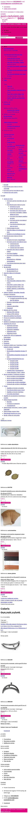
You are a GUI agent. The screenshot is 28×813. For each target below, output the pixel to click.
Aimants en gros (12, 56)
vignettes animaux (12, 326)
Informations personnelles (12, 769)
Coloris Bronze (14, 244)
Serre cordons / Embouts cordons (14, 374)
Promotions (7, 739)
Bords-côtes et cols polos (12, 415)
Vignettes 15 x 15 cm (10, 324)
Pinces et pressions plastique (12, 318)
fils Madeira (7, 339)
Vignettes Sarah (12, 333)
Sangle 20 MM (14, 363)
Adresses (6, 775)
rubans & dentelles (12, 306)
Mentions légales (9, 753)
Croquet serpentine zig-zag (15, 296)
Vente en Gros (20, 145)
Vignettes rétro (11, 331)
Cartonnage (7, 265)
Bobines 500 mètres (13, 110)
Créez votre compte (10, 9)
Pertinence (4, 622)
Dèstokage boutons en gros (12, 413)
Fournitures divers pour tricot (16, 390)
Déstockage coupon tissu (11, 411)
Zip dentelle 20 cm (12, 269)
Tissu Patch (10, 88)
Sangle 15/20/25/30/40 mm (15, 359)
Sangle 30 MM (14, 366)
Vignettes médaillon (13, 329)
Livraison (6, 751)
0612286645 (17, 1)
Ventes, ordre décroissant (9, 624)
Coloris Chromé (15, 246)
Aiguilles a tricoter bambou (15, 392)
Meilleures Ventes (6, 420)
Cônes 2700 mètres (13, 112)
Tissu (5, 84)
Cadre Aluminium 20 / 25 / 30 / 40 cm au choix (14, 448)
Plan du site (7, 761)
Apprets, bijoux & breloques (12, 273)
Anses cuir (10, 349)
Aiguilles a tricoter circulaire (15, 388)
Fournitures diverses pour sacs (16, 263)
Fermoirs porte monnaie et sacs (17, 242)
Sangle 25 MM (14, 365)
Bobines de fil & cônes (10, 108)
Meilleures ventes (9, 743)
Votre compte (5, 764)
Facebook (7, 731)
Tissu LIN (9, 86)
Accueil (3, 196)
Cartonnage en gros (13, 228)
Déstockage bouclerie (11, 122)
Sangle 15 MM (14, 361)
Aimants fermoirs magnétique (16, 240)
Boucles (9, 124)
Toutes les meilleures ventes (10, 598)
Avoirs (5, 773)
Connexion (7, 7)
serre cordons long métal (14, 380)
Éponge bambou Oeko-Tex (15, 96)
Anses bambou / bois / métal (16, 372)
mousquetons (11, 128)
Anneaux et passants (13, 126)
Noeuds (9, 304)
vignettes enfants (12, 327)
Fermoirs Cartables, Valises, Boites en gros (10, 154)
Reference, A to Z (13, 628)
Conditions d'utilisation (10, 755)
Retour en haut (6, 724)
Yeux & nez (7, 320)
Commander (5, 35)
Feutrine (6, 341)
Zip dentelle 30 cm (12, 271)
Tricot (5, 386)
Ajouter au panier (5, 459)
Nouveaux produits (9, 741)
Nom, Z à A (7, 626)
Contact (3, 1)
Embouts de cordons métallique (16, 384)
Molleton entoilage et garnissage (14, 322)
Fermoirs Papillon (12, 253)
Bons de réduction (9, 777)
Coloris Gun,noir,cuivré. (17, 248)
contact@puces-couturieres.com (11, 3)
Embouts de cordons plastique (16, 382)
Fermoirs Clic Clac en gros (15, 60)
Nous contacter (8, 759)
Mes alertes (7, 779)
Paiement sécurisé (9, 757)
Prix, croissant (15, 626)
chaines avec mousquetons (15, 370)
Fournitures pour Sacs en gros (13, 54)
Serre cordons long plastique (15, 378)
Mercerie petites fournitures (12, 316)
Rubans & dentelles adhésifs (15, 302)
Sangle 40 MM (14, 368)
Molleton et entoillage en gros (23, 168)
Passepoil (10, 308)
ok (2, 418)
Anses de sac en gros (13, 58)
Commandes (8, 771)
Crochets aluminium (13, 394)
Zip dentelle (7, 267)
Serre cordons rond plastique (16, 376)
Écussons (6, 343)
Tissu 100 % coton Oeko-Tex (15, 94)
